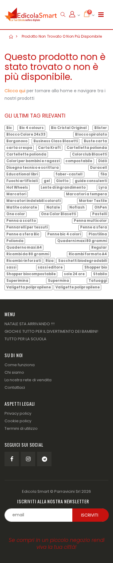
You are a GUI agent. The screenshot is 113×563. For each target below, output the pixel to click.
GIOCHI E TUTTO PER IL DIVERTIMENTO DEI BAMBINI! (51, 331)
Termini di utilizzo (21, 428)
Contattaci (15, 387)
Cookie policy (18, 421)
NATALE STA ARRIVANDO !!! (30, 324)
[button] (63, 14)
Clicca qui (15, 91)
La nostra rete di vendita (28, 380)
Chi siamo (14, 372)
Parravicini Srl (67, 491)
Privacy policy (18, 413)
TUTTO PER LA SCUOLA (25, 339)
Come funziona (20, 365)
